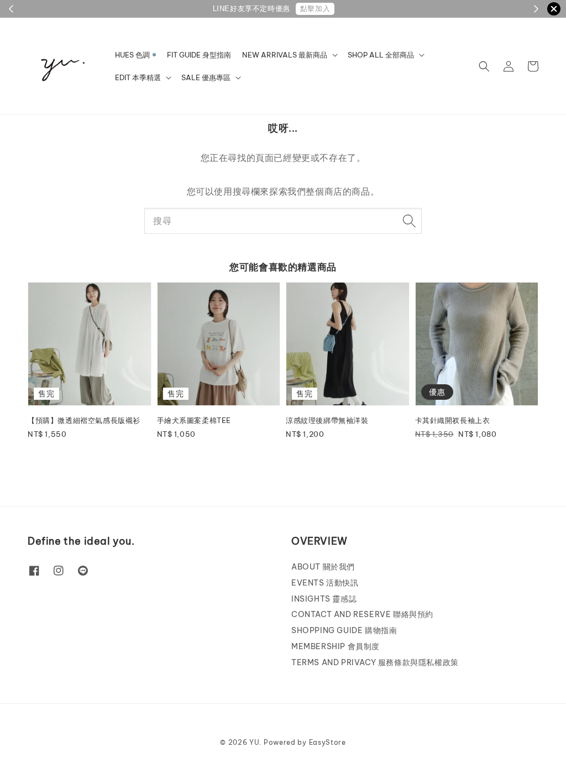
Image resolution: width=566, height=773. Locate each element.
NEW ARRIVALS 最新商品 (284, 54)
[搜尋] (409, 220)
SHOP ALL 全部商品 (381, 54)
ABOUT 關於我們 (323, 567)
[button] (484, 66)
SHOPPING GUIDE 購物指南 (344, 630)
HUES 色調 (132, 54)
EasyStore (327, 742)
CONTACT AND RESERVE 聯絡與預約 (362, 614)
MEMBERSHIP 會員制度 (335, 646)
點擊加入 (315, 8)
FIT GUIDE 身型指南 (199, 54)
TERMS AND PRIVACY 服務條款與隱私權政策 (375, 662)
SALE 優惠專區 (205, 77)
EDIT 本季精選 (138, 77)
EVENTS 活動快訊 (325, 583)
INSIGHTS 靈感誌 (324, 599)
